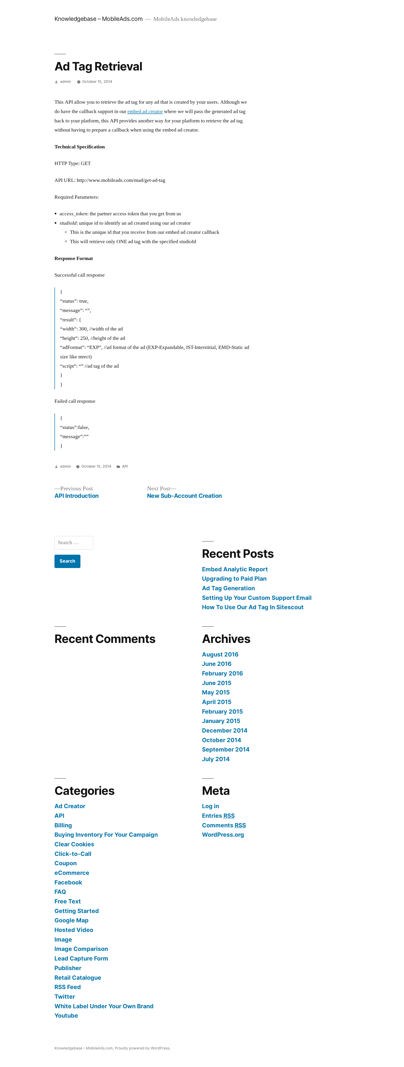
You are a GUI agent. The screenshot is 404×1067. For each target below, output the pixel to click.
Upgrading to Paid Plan (234, 578)
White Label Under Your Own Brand (104, 1006)
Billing (63, 825)
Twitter (64, 996)
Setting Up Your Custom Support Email (257, 597)
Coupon (65, 863)
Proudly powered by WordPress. (142, 1048)
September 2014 (226, 749)
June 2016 (216, 663)
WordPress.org (223, 834)
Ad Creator (69, 806)
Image (63, 939)
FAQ (60, 891)
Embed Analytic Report (235, 569)
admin (65, 81)
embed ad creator (145, 111)
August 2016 (220, 654)
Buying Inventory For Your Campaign (106, 834)
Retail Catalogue (77, 977)
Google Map (71, 920)
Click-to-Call (72, 853)
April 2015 (216, 701)
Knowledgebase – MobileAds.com (98, 18)
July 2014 (216, 759)
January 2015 (221, 720)
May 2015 (216, 692)
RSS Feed (67, 986)
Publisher (67, 968)
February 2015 (222, 711)
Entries (218, 815)
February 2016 (222, 673)
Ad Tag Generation (228, 588)
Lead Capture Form (81, 958)
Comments (224, 825)
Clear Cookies (74, 844)
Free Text (67, 901)
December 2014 (225, 730)
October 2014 (221, 740)
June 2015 (216, 682)
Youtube (66, 1015)
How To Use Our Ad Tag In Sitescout (253, 607)
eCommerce (71, 872)
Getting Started (76, 910)
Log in (210, 806)
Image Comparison (81, 948)
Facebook (68, 882)
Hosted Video (73, 929)
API (125, 466)
